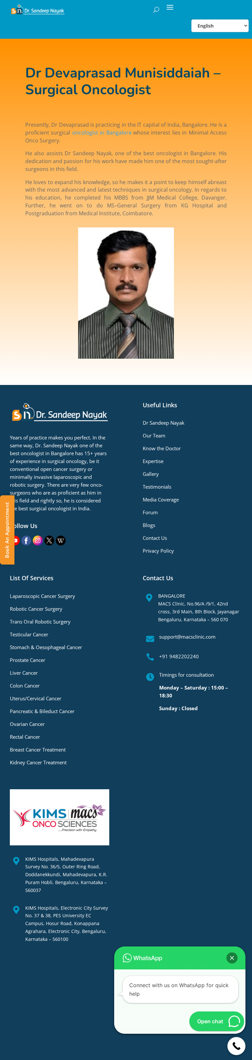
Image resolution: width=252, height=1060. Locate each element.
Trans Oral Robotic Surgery (40, 621)
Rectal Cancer (25, 736)
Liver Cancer (24, 672)
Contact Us (155, 538)
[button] (232, 958)
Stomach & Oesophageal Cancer (46, 647)
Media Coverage (161, 499)
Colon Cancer (25, 685)
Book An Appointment (7, 530)
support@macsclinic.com (187, 636)
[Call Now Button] (236, 1046)
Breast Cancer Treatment (38, 749)
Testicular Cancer (29, 634)
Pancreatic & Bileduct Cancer (42, 711)
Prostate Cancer (27, 660)
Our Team (154, 435)
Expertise (153, 461)
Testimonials (157, 486)
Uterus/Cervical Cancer (35, 698)
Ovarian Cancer (27, 724)
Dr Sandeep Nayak (163, 422)
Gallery (151, 474)
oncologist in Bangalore (102, 132)
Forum (150, 512)
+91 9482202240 (179, 656)
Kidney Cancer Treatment (38, 762)
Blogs (149, 525)
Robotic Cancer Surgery (36, 608)
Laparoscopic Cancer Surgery (42, 596)
